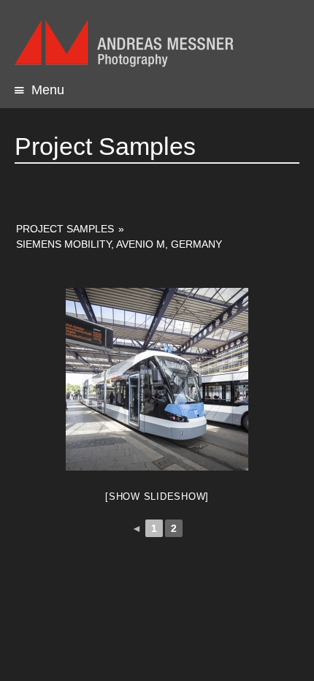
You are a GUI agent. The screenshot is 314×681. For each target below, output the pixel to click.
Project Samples (65, 229)
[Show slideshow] (157, 496)
